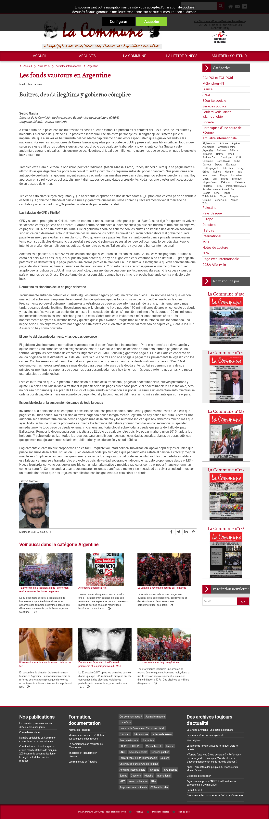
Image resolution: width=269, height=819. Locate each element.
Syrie (217, 193)
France (207, 89)
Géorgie (241, 168)
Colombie (207, 161)
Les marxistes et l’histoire (83, 761)
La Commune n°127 (226, 470)
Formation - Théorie (79, 729)
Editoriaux (125, 734)
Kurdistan (236, 175)
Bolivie (220, 154)
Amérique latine (227, 147)
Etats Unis (227, 168)
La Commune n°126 (226, 528)
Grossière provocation (199, 775)
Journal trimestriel (155, 716)
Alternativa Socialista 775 (92, 587)
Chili (238, 157)
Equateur (231, 164)
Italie (213, 175)
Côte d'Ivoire (223, 161)
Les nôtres (125, 722)
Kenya (223, 175)
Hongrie (229, 171)
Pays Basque (212, 213)
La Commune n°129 (226, 352)
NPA (205, 253)
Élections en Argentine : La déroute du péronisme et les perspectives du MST (99, 664)
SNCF (206, 94)
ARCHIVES (87, 55)
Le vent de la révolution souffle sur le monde (161, 587)
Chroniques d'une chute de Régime (222, 130)
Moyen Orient (209, 182)
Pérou (219, 185)
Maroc (224, 178)
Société (208, 122)
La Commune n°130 (226, 294)
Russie (206, 193)
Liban (205, 178)
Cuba (237, 161)
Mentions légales (160, 811)
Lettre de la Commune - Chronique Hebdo (142, 728)
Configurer (118, 21)
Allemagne (208, 147)
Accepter (151, 21)
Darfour (206, 164)
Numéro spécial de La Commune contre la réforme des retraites (37, 739)
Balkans (221, 150)
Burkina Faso (209, 157)
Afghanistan (209, 143)
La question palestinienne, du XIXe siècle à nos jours (35, 725)
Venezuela (220, 200)
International (211, 236)
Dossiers (209, 224)
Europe (207, 219)
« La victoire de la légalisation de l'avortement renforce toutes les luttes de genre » (44, 589)
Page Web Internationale (220, 259)
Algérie (236, 143)
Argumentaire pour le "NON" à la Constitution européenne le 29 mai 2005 (211, 782)
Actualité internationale (219, 138)
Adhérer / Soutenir (229, 55)
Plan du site (184, 811)
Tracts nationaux (129, 740)
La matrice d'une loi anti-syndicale (205, 735)
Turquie (234, 196)
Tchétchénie (209, 196)
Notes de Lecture (215, 247)
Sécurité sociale (214, 100)
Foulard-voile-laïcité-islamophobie (217, 114)
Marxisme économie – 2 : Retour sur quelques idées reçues (87, 736)
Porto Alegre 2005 (236, 185)
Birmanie (207, 154)
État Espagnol (210, 168)
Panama (207, 185)
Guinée (217, 171)
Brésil (230, 154)
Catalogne (226, 157)
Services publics (214, 106)
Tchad (227, 193)
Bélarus (234, 150)
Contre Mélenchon (29, 732)
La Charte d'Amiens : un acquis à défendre (210, 729)
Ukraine (206, 200)
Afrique (224, 143)
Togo (223, 196)
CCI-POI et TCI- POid (217, 77)
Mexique (237, 178)
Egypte (218, 164)
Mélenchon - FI (213, 83)
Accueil (40, 55)
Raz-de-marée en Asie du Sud (218, 189)
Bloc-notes (148, 740)
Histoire (208, 230)
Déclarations (141, 734)
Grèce (205, 171)
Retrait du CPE (194, 790)
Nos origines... (194, 740)
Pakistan (226, 182)
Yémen (234, 200)
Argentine (207, 150)
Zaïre (205, 203)
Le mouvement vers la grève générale (158, 662)
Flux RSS (139, 811)
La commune (134, 55)
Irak (239, 171)
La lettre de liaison (162, 734)
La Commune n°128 (226, 411)
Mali (214, 178)
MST (205, 241)
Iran (204, 175)
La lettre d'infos (182, 55)
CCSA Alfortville (214, 264)
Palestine (240, 182)
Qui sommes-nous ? (131, 716)
